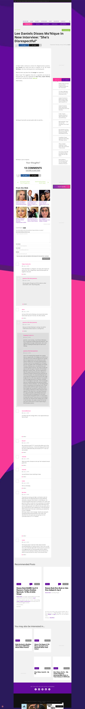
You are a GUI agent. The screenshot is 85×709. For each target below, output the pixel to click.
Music (18, 584)
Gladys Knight (46, 24)
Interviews (44, 21)
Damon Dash (48, 592)
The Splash (34, 701)
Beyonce (38, 24)
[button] (69, 21)
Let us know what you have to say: (23, 232)
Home (31, 21)
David (68, 44)
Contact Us (49, 701)
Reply (24, 274)
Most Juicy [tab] (57, 79)
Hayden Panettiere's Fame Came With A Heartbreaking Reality (21, 203)
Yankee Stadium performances (23, 601)
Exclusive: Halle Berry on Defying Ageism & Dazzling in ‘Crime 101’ (33, 1)
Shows (37, 21)
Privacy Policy (54, 701)
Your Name (18, 244)
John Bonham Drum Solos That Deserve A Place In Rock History (33, 220)
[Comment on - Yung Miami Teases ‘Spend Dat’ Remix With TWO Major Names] (61, 139)
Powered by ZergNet (47, 224)
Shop (50, 21)
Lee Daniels (17, 29)
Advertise (56, 21)
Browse (25, 21)
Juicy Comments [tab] (66, 79)
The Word (39, 701)
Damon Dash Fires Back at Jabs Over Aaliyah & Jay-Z (56, 589)
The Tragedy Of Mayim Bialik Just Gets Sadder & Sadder (44, 220)
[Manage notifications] (2, 706)
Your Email (18, 248)
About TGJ (29, 701)
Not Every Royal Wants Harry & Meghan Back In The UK (44, 203)
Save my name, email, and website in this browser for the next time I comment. (33, 256)
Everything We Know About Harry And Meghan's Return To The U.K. (32, 203)
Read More (52, 617)
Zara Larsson (63, 24)
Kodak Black (54, 24)
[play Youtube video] (33, 108)
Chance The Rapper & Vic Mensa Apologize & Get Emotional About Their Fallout (41, 647)
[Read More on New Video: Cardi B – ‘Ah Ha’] (42, 661)
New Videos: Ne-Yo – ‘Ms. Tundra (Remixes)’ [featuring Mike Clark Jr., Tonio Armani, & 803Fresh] (61, 674)
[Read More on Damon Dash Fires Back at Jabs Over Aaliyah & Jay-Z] (57, 574)
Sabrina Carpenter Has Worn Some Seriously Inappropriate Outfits (21, 220)
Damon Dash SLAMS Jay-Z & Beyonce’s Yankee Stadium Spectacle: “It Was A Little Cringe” (27, 591)
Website (17, 252)
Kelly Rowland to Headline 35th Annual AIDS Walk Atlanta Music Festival (23, 646)
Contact (63, 21)
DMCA (44, 702)
